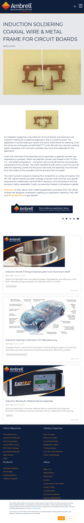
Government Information (54, 484)
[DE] (52, 498)
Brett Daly (9, 276)
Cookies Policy (36, 508)
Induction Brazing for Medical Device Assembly (29, 401)
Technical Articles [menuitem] (51, 441)
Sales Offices (49, 473)
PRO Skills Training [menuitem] (11, 448)
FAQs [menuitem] (5, 459)
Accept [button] (61, 518)
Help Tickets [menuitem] (8, 455)
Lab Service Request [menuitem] (11, 438)
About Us (47, 469)
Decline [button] (70, 518)
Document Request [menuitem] (11, 452)
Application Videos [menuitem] (51, 445)
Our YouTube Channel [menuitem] (53, 452)
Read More (75, 290)
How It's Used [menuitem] (49, 434)
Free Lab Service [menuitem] (10, 434)
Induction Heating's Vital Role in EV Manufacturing (31, 340)
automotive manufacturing (16, 354)
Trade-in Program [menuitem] (10, 479)
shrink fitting (11, 286)
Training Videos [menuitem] (50, 448)
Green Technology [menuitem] (51, 455)
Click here (9, 190)
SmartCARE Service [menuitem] (11, 445)
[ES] (55, 498)
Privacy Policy (49, 487)
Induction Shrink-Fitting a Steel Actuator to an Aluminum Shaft (37, 272)
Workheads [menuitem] (7, 472)
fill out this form (16, 195)
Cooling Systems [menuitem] (9, 475)
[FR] (59, 498)
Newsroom (48, 476)
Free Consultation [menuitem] (10, 441)
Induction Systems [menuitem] (10, 468)
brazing (9, 415)
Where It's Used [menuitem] (50, 438)
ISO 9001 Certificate (52, 494)
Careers (47, 480)
